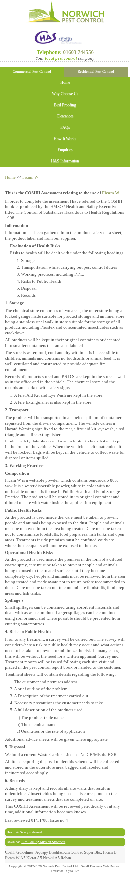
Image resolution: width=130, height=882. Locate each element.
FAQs (65, 127)
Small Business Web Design (100, 866)
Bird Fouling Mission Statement (43, 842)
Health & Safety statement (24, 832)
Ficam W (30, 177)
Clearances (65, 116)
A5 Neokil (45, 858)
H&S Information (65, 161)
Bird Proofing (65, 105)
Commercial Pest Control (32, 71)
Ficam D (110, 852)
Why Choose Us (65, 94)
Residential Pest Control (96, 71)
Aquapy (41, 852)
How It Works (65, 139)
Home (65, 82)
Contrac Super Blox (86, 852)
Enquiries (65, 150)
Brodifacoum (59, 852)
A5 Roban (63, 858)
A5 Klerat (28, 858)
